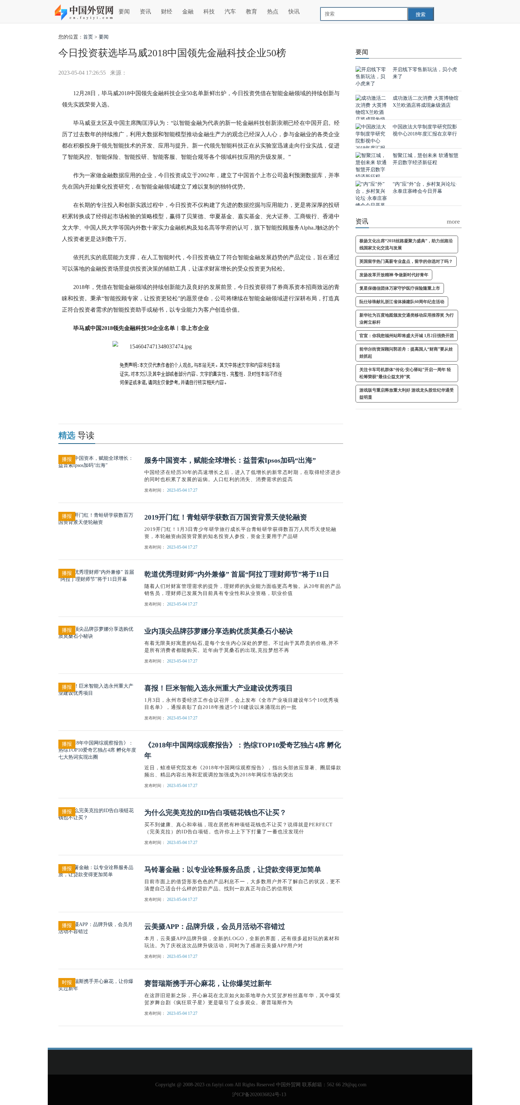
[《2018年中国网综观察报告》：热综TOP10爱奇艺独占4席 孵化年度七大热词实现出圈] (97, 749)
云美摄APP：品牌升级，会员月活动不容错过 (214, 926)
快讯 (294, 11)
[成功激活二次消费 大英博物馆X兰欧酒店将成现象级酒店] (371, 112)
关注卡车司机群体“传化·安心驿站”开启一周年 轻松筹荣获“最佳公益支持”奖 (405, 373)
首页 (88, 37)
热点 (272, 11)
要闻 (124, 11)
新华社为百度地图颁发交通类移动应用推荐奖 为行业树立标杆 (406, 319)
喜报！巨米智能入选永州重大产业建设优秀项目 (218, 688)
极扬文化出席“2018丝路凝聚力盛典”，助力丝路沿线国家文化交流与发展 (406, 244)
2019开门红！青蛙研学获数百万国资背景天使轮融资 (225, 517)
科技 (209, 11)
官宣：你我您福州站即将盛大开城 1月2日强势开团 (406, 335)
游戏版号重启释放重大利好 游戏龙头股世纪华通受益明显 (406, 394)
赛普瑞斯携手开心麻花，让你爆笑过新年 (208, 983)
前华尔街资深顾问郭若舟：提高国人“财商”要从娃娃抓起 (406, 353)
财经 (166, 11)
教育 (251, 11)
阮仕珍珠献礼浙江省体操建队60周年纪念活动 (401, 301)
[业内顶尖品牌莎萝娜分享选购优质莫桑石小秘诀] (97, 632)
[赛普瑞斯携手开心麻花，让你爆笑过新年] (97, 984)
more (453, 221)
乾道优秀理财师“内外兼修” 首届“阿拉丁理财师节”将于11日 (236, 574)
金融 (187, 11)
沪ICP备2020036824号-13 (259, 1094)
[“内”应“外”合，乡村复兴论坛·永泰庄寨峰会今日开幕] (371, 194)
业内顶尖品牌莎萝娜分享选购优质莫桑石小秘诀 (218, 631)
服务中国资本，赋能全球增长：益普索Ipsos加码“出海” (230, 460)
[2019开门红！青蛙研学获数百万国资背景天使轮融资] (97, 518)
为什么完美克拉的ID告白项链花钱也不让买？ (215, 812)
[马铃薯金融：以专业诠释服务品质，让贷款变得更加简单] (97, 870)
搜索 (421, 14)
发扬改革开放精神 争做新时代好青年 (393, 274)
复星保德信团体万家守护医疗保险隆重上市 (399, 288)
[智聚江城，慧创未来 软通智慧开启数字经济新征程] (371, 165)
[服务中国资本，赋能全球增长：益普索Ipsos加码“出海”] (97, 461)
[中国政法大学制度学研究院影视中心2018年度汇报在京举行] (371, 140)
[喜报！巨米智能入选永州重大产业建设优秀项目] (97, 689)
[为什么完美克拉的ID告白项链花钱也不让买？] (97, 813)
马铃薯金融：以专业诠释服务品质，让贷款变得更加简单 (232, 869)
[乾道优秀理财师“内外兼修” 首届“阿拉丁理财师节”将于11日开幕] (97, 575)
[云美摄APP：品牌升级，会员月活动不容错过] (97, 927)
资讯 (145, 11)
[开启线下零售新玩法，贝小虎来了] (371, 76)
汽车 (230, 11)
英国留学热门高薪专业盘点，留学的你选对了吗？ (406, 261)
